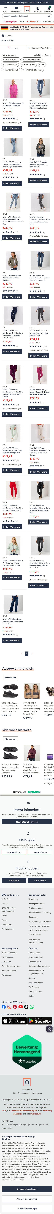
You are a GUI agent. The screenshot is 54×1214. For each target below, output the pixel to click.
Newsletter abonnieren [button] (27, 821)
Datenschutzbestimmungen (24, 1110)
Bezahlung (33, 917)
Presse (4, 920)
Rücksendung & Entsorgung (40, 921)
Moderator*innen (36, 982)
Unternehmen (34, 953)
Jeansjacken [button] (11, 64)
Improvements (7, 1128)
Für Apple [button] (14, 880)
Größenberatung (35, 908)
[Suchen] (49, 16)
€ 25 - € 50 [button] (29, 64)
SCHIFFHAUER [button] (32, 59)
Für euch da (6, 975)
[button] (5, 10)
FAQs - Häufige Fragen (38, 930)
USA (14, 1093)
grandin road (43, 1125)
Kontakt (5, 903)
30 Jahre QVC (33, 21)
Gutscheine (6, 961)
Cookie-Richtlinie (16, 1180)
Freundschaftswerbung (11, 966)
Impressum (35, 1113)
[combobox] (24, 16)
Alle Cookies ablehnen (27, 1198)
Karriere (32, 978)
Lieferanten (6, 924)
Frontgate (23, 1125)
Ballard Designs (12, 1125)
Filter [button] (15, 48)
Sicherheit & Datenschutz (39, 926)
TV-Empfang (34, 987)
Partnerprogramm (9, 970)
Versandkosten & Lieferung (40, 912)
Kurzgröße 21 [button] (11, 69)
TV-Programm (7, 957)
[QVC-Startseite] (3, 35)
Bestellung (33, 899)
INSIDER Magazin (9, 953)
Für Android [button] (40, 880)
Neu (22, 21)
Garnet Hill (33, 1125)
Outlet (31, 996)
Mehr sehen (10, 677)
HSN (3, 1125)
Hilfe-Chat (6, 899)
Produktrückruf (8, 929)
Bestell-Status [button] (40, 852)
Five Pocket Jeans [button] (33, 69)
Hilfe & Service (35, 935)
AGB (4, 1110)
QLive (4, 915)
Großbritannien (23, 1093)
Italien (33, 1093)
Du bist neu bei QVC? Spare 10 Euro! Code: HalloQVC (26, 2)
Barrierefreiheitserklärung (39, 966)
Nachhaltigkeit (35, 961)
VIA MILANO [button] (11, 59)
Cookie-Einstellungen (27, 1208)
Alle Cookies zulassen (27, 1189)
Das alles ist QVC (36, 957)
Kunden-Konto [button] (14, 852)
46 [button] (42, 64)
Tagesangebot (10, 21)
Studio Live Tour (35, 991)
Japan (39, 1093)
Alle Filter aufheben (42, 55)
